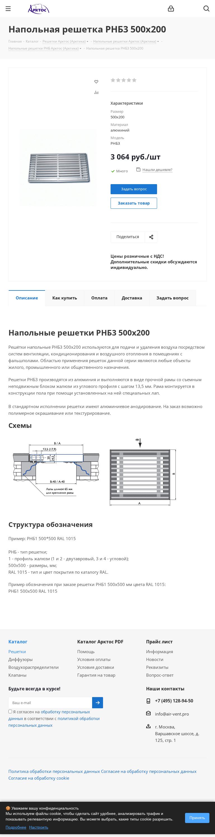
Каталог (17, 642)
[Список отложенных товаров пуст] (192, 8)
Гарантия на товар (96, 675)
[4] (129, 80)
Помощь (86, 651)
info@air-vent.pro (172, 714)
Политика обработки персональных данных (54, 771)
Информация (159, 651)
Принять (197, 817)
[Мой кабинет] (171, 8)
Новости (154, 659)
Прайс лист (159, 642)
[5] (134, 80)
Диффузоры (20, 659)
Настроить (38, 827)
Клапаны (17, 675)
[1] (113, 80)
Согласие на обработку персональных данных (149, 771)
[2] (118, 80)
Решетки (17, 651)
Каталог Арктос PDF (100, 642)
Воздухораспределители (33, 667)
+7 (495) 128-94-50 (174, 701)
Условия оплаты (94, 659)
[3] (124, 80)
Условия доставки (95, 667)
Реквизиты (157, 667)
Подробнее (16, 827)
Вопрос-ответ (160, 675)
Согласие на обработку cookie (38, 778)
